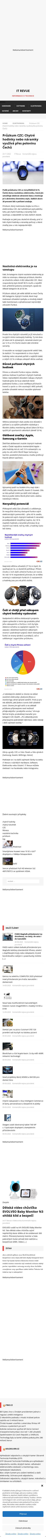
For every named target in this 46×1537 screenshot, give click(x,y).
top (4, 839)
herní (41, 1258)
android (9, 1255)
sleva (32, 1266)
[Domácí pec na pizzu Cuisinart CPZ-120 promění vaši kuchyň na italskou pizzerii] (23, 1022)
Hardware (6, 106)
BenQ (25, 1255)
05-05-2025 (7, 1083)
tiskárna (5, 1272)
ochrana (35, 1263)
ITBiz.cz (9, 1405)
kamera (18, 1261)
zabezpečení (17, 1272)
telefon (31, 1269)
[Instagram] (23, 116)
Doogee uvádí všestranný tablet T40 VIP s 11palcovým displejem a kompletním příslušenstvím (19, 1127)
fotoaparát (35, 1258)
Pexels (28, 752)
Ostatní (5, 111)
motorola (17, 1263)
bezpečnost (7, 1258)
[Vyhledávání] (23, 881)
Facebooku (18, 768)
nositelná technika (10, 833)
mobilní (5, 1263)
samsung (20, 1266)
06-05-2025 (7, 1060)
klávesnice (25, 1261)
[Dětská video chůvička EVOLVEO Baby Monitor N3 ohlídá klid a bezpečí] (23, 1189)
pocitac (5, 1266)
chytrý (17, 1258)
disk (24, 1258)
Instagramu (33, 768)
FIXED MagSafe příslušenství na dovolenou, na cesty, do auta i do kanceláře (28, 936)
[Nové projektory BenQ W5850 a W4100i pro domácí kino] (23, 1070)
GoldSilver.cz (12, 1449)
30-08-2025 (19, 942)
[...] (4, 959)
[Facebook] (18, 116)
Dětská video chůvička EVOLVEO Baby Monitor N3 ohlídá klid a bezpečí (23, 1211)
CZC (4, 827)
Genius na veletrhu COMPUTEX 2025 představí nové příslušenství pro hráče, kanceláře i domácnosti (22, 979)
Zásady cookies (10, 1534)
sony (13, 1269)
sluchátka (38, 1266)
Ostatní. (20, 765)
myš (22, 1263)
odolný (40, 1263)
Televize (37, 1269)
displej (28, 1258)
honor (5, 1261)
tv (12, 1272)
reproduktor (12, 1266)
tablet (26, 1269)
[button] (42, 1485)
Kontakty (26, 111)
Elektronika (36, 106)
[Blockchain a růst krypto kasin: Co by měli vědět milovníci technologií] (23, 1046)
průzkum (6, 836)
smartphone (7, 1269)
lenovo (31, 1261)
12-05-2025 (7, 1012)
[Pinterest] (27, 116)
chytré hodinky (9, 822)
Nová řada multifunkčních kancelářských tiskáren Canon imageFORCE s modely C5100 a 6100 (22, 1006)
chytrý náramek (9, 824)
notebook (28, 1263)
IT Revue (17, 154)
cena (13, 1258)
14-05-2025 (7, 985)
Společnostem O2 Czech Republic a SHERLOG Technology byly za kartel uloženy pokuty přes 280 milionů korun (21, 1437)
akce (4, 1255)
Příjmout (23, 1514)
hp (8, 1261)
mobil (36, 1261)
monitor (11, 1263)
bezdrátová (31, 1255)
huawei (12, 1261)
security (27, 1266)
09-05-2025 (7, 1036)
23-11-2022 (7, 154)
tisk (42, 1269)
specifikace (20, 1269)
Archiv (15, 111)
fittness (6, 830)
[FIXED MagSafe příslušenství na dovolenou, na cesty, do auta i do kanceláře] (8, 937)
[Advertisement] (23, 23)
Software (20, 106)
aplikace (15, 1255)
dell (21, 1258)
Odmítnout (23, 1521)
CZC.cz (17, 752)
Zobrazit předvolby (23, 1528)
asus (20, 1255)
